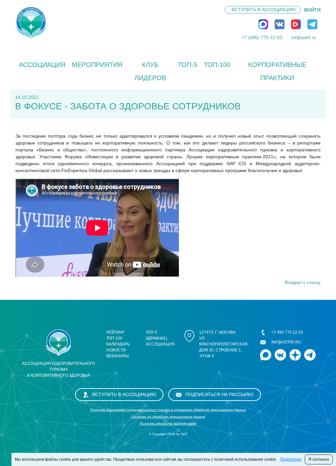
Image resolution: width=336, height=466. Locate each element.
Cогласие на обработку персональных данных (168, 416)
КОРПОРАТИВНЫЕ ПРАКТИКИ (277, 71)
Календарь (118, 344)
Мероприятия (97, 64)
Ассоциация (42, 64)
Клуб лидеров (150, 71)
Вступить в (264, 9)
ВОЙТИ (312, 9)
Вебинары (117, 356)
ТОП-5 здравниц (156, 335)
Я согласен (318, 459)
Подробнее (291, 459)
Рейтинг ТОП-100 (115, 335)
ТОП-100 (217, 64)
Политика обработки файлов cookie (168, 423)
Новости (116, 350)
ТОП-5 (187, 64)
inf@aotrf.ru (303, 37)
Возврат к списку (303, 282)
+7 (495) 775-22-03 (262, 37)
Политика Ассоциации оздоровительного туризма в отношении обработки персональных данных (168, 409)
